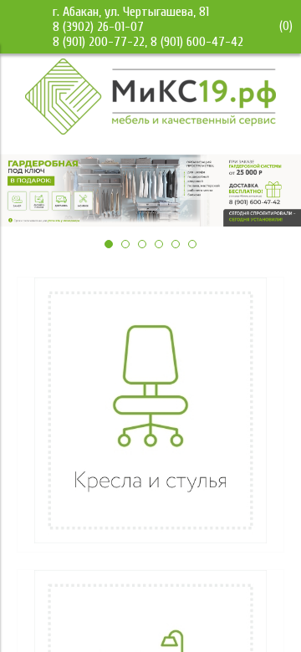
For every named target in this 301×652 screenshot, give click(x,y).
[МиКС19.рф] (150, 130)
